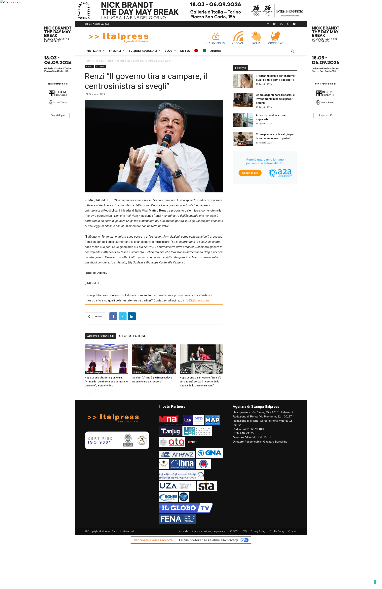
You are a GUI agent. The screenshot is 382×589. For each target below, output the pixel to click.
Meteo (185, 51)
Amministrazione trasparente (208, 531)
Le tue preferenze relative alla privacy (208, 540)
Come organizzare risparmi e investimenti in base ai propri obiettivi (275, 98)
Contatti (292, 531)
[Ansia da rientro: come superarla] (243, 120)
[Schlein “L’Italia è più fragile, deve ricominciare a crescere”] (154, 359)
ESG (245, 531)
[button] (292, 52)
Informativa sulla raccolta (153, 540)
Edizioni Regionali (143, 51)
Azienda (183, 531)
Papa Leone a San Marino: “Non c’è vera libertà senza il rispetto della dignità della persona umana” (200, 381)
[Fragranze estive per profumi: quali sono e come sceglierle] (243, 81)
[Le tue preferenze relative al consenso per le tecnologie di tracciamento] (375, 582)
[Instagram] (275, 24)
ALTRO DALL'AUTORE (132, 336)
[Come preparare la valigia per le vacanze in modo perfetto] (243, 139)
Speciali (115, 51)
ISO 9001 (234, 531)
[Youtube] (294, 24)
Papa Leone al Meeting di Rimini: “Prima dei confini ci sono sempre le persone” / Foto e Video (106, 381)
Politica (100, 60)
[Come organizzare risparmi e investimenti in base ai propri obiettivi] (243, 100)
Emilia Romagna (94, 372)
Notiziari (94, 51)
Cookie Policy (277, 531)
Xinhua (215, 51)
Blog (168, 51)
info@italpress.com (196, 300)
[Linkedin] (281, 24)
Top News (100, 66)
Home (88, 60)
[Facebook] (268, 24)
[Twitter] (288, 24)
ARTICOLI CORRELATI (100, 336)
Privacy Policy (258, 531)
